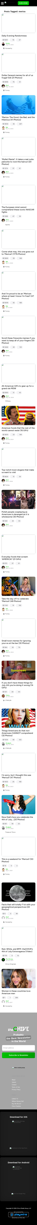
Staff (7, 917)
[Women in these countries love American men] (18, 978)
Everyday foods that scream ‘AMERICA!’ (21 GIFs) (15, 557)
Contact (14, 1084)
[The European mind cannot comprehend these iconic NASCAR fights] (18, 194)
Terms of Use (16, 1087)
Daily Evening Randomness (14, 35)
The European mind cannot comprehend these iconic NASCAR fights (18, 209)
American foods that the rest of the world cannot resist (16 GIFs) (18, 429)
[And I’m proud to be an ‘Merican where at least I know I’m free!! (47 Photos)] (18, 281)
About (13, 1080)
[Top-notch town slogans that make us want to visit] (18, 457)
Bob (7, 127)
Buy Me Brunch (16, 1103)
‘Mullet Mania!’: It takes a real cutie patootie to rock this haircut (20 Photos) (18, 161)
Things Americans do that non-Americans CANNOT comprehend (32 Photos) (17, 733)
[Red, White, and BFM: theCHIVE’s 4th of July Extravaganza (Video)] (18, 936)
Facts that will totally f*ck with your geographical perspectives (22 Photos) (18, 907)
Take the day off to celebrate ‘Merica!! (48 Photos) (15, 599)
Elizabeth (8, 743)
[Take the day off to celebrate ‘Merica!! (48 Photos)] (18, 586)
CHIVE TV (15, 1099)
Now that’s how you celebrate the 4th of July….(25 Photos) (17, 818)
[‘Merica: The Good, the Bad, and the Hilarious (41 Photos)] (18, 104)
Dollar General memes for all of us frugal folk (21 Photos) (17, 76)
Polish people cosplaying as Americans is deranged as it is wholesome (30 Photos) (15, 514)
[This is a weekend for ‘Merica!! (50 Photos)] (18, 846)
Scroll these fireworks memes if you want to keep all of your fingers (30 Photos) (18, 340)
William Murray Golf (18, 1101)
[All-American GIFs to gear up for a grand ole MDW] (18, 373)
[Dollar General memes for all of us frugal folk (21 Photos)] (18, 62)
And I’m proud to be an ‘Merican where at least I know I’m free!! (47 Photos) (18, 296)
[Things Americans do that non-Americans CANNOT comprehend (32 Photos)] (18, 718)
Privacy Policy (16, 1089)
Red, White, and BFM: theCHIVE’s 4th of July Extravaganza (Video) (17, 950)
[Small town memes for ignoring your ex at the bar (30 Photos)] (18, 628)
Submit (14, 1082)
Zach (7, 85)
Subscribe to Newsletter (18, 1055)
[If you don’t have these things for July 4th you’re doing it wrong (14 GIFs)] (18, 670)
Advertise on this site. (18, 1217)
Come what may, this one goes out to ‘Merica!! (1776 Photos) (18, 252)
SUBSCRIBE (23, 3)
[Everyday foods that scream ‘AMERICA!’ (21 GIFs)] (18, 544)
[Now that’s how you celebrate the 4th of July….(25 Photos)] (18, 804)
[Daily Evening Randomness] (18, 23)
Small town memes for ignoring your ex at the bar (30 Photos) (16, 642)
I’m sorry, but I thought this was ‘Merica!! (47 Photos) (16, 776)
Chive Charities (16, 1106)
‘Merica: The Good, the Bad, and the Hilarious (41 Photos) (18, 118)
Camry (8, 695)
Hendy (8, 43)
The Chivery (9, 959)
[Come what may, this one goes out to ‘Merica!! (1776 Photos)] (18, 239)
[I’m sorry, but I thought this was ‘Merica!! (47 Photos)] (18, 762)
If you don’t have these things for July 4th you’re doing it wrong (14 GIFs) (17, 685)
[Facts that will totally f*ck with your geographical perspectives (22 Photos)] (18, 892)
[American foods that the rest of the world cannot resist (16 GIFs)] (18, 415)
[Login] (32, 3)
